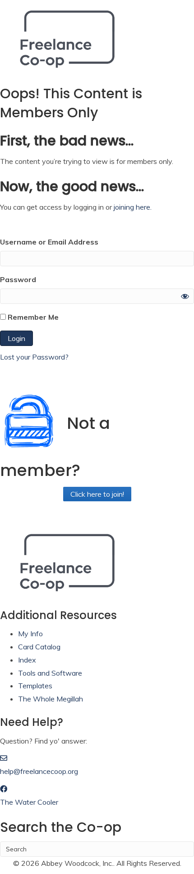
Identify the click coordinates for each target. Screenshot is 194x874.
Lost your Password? (34, 356)
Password (18, 279)
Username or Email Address (49, 241)
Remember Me (32, 317)
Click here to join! (97, 494)
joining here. (133, 206)
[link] (30, 633)
